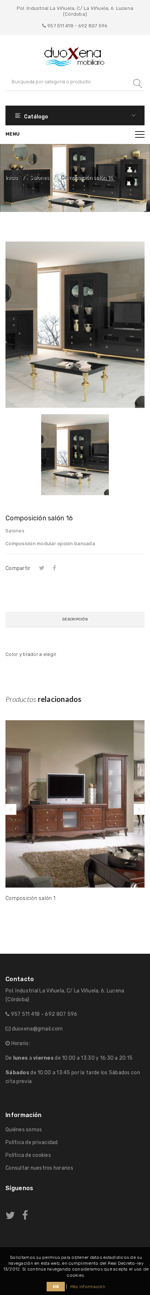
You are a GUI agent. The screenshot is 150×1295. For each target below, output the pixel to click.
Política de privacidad (31, 1142)
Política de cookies (28, 1155)
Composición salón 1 (30, 898)
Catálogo (35, 117)
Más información (87, 1286)
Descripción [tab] (75, 619)
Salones (39, 178)
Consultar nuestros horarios (39, 1168)
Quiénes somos (23, 1130)
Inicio (11, 178)
